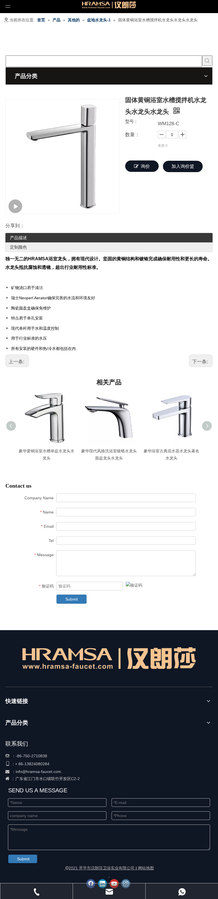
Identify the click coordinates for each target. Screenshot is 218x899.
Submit (71, 599)
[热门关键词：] (207, 60)
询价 (145, 166)
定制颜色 (18, 247)
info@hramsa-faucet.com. (39, 771)
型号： (131, 121)
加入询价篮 (182, 166)
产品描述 (18, 237)
